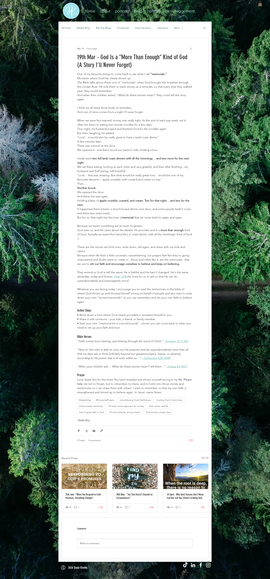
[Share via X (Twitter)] (86, 430)
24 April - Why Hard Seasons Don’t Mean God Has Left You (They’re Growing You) (185, 496)
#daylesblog (85, 400)
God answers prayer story (158, 412)
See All (205, 457)
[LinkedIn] (193, 565)
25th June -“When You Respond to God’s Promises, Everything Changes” (83, 496)
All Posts (66, 27)
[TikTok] (185, 565)
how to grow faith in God (91, 412)
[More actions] (191, 48)
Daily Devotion (143, 27)
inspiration (162, 27)
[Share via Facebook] (78, 430)
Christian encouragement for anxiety (126, 406)
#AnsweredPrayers (105, 400)
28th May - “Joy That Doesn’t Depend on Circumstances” (134, 496)
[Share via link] (101, 430)
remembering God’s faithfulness (135, 400)
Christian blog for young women (125, 412)
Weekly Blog (83, 27)
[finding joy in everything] (135, 476)
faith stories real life (158, 406)
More (177, 27)
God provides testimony (91, 406)
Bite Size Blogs (103, 27)
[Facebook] (201, 565)
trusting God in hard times (169, 400)
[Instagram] (208, 565)
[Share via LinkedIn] (93, 430)
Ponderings (123, 27)
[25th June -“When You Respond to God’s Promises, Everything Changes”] (84, 476)
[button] (260, 3)
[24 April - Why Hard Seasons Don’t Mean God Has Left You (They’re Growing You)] (185, 476)
